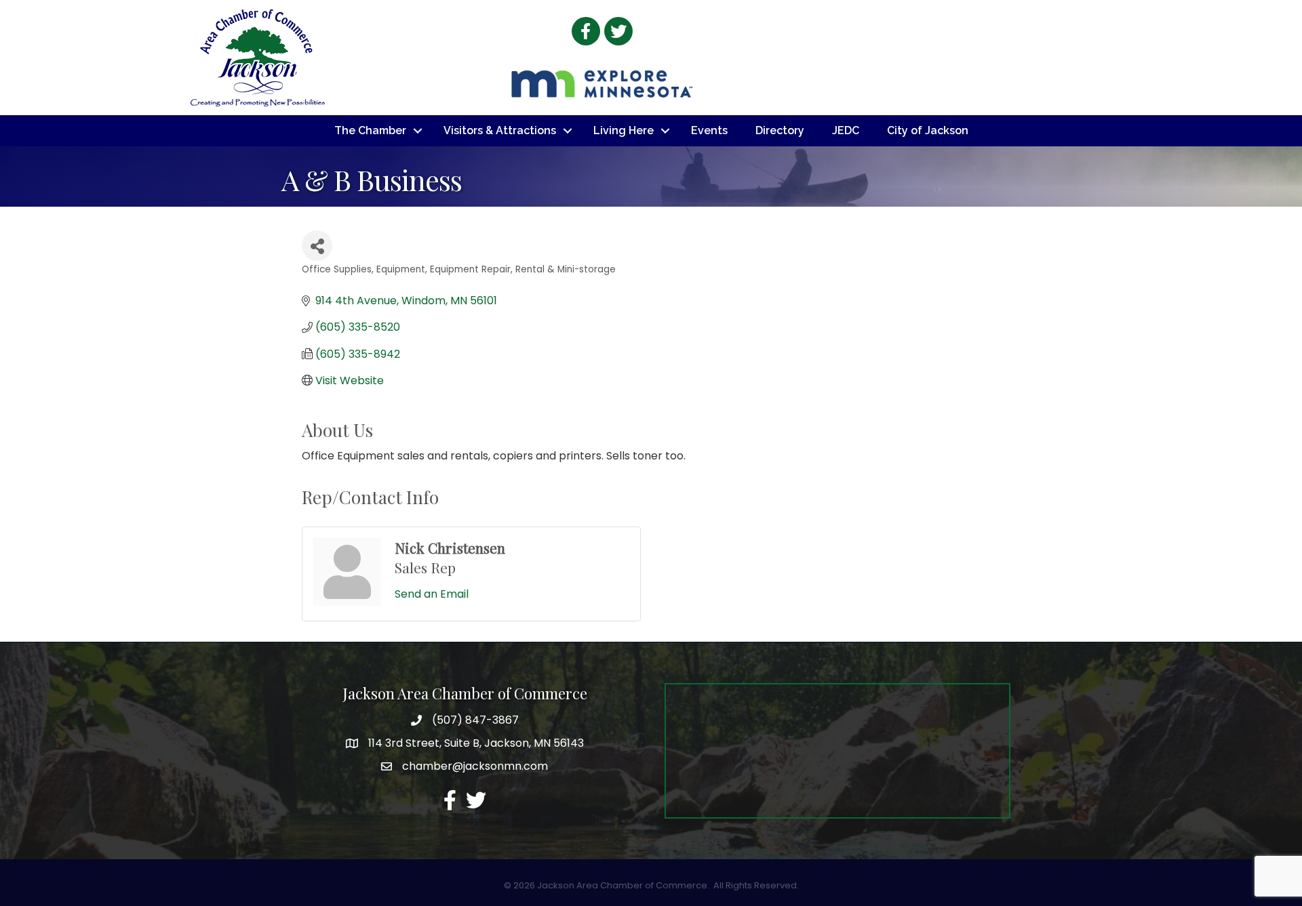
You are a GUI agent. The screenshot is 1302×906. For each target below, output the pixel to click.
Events (709, 130)
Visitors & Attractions (499, 130)
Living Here (623, 130)
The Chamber (370, 130)
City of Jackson (927, 130)
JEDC (845, 130)
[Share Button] (317, 245)
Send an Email (432, 594)
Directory (779, 130)
